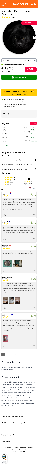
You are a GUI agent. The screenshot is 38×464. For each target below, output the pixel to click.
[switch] (4, 462)
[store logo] (20, 4)
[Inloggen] (32, 4)
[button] (19, 77)
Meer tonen (4, 145)
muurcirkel (8, 382)
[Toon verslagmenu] (34, 215)
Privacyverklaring (9, 447)
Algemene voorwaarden (20, 447)
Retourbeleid (30, 447)
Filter (5, 190)
